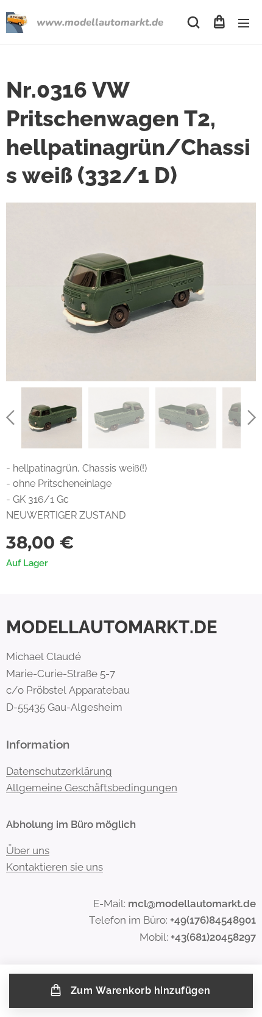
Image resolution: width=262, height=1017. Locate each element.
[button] (193, 22)
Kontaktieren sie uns (54, 867)
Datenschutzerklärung (59, 771)
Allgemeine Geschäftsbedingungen (91, 788)
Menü (244, 22)
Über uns (27, 850)
